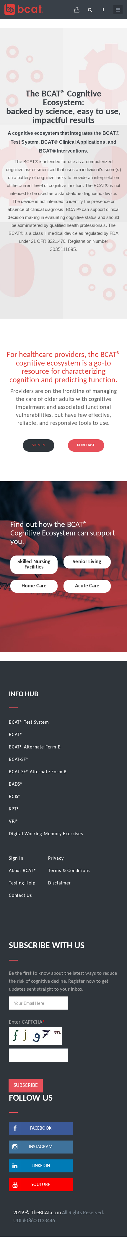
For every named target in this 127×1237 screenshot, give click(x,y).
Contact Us (20, 895)
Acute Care (87, 586)
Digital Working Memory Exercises (46, 834)
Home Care (34, 586)
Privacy (56, 858)
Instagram (41, 1147)
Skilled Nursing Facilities (34, 564)
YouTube (40, 1184)
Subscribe (26, 1085)
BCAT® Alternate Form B (35, 747)
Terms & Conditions (69, 871)
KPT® (14, 809)
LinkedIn (41, 1166)
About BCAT (21, 871)
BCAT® (15, 735)
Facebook (40, 1128)
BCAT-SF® (18, 759)
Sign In (16, 858)
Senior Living (87, 562)
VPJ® (13, 821)
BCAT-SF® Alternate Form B (38, 772)
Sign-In (38, 445)
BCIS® (15, 796)
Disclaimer (59, 883)
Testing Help (22, 883)
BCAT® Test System (29, 722)
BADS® (16, 784)
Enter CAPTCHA (25, 1022)
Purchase (86, 445)
